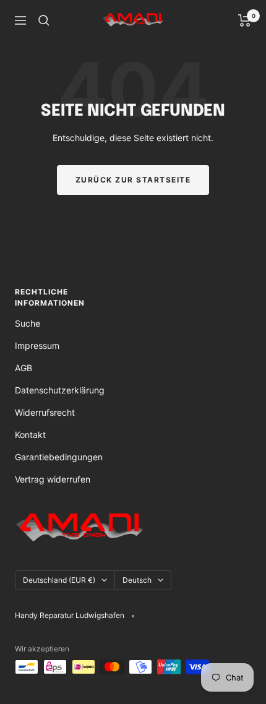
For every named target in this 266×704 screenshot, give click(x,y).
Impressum (37, 345)
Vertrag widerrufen (52, 479)
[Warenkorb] (244, 20)
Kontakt (30, 434)
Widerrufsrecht (45, 412)
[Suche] (43, 20)
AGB (23, 368)
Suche (27, 323)
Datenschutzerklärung (60, 390)
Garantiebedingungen (59, 457)
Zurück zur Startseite (133, 179)
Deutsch (137, 580)
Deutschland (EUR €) (59, 580)
